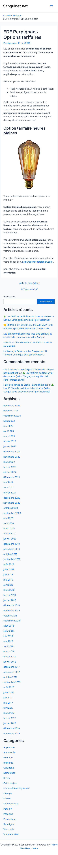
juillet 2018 (8, 631)
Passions (8, 814)
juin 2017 (8, 697)
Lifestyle (7, 793)
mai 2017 (8, 702)
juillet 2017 (8, 692)
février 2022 (9, 467)
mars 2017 (8, 713)
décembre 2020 (11, 497)
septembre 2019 (12, 559)
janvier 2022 (9, 472)
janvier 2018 (9, 661)
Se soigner (9, 824)
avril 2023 (8, 431)
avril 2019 (8, 585)
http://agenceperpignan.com (37, 261)
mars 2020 (9, 528)
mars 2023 (9, 436)
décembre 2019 (11, 543)
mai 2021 (8, 482)
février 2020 (9, 533)
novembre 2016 (11, 733)
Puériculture (9, 819)
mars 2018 (9, 651)
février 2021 (9, 492)
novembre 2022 (11, 456)
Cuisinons (8, 767)
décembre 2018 (11, 605)
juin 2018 (8, 636)
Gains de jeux (10, 783)
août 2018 (8, 625)
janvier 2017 (9, 723)
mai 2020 (8, 518)
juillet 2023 (9, 420)
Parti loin (7, 808)
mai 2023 (8, 426)
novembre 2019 (11, 549)
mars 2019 (9, 590)
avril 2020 (8, 523)
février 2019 (9, 595)
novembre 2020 (11, 502)
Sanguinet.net (15, 6)
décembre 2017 (11, 666)
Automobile (9, 752)
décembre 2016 (11, 728)
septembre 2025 (12, 415)
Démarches (9, 772)
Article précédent (29, 283)
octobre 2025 (10, 410)
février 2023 (9, 441)
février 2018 (9, 656)
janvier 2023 (9, 446)
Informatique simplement (16, 788)
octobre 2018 (10, 615)
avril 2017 (8, 707)
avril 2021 (8, 487)
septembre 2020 (12, 513)
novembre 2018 (11, 610)
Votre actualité (10, 834)
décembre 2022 (11, 451)
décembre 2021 (11, 477)
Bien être (8, 757)
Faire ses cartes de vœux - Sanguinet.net (25, 384)
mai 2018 (8, 641)
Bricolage (8, 762)
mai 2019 (8, 579)
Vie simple (8, 829)
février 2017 (9, 718)
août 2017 (8, 687)
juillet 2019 (8, 569)
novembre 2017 (11, 672)
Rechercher (9, 296)
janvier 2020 (9, 538)
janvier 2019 (9, 600)
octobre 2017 (10, 677)
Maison (7, 798)
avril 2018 (8, 646)
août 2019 (8, 564)
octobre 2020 (10, 508)
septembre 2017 (11, 682)
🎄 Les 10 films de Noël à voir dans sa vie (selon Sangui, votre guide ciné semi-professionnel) (28, 376)
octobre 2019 (10, 554)
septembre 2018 (12, 620)
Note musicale (10, 803)
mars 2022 (9, 462)
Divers (6, 778)
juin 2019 (8, 574)
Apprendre (9, 747)
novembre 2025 (11, 405)
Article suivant (29, 289)
